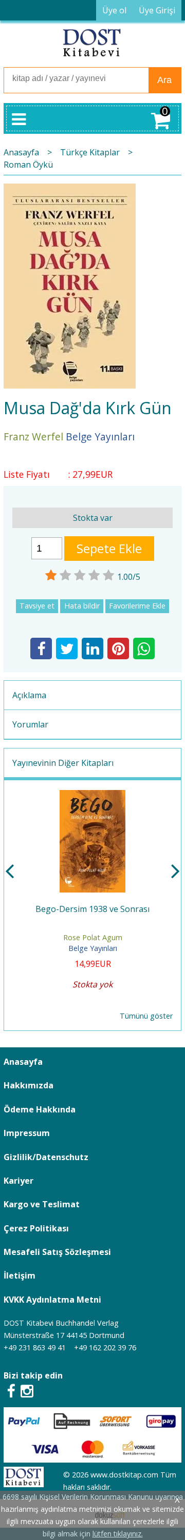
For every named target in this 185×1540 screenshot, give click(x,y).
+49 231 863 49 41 (35, 1347)
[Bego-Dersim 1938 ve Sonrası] (92, 796)
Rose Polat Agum (92, 937)
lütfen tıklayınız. (117, 1533)
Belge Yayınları (92, 948)
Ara (164, 80)
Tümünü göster (146, 1016)
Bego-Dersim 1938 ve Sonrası (92, 909)
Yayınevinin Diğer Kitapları (63, 762)
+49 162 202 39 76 (105, 1347)
